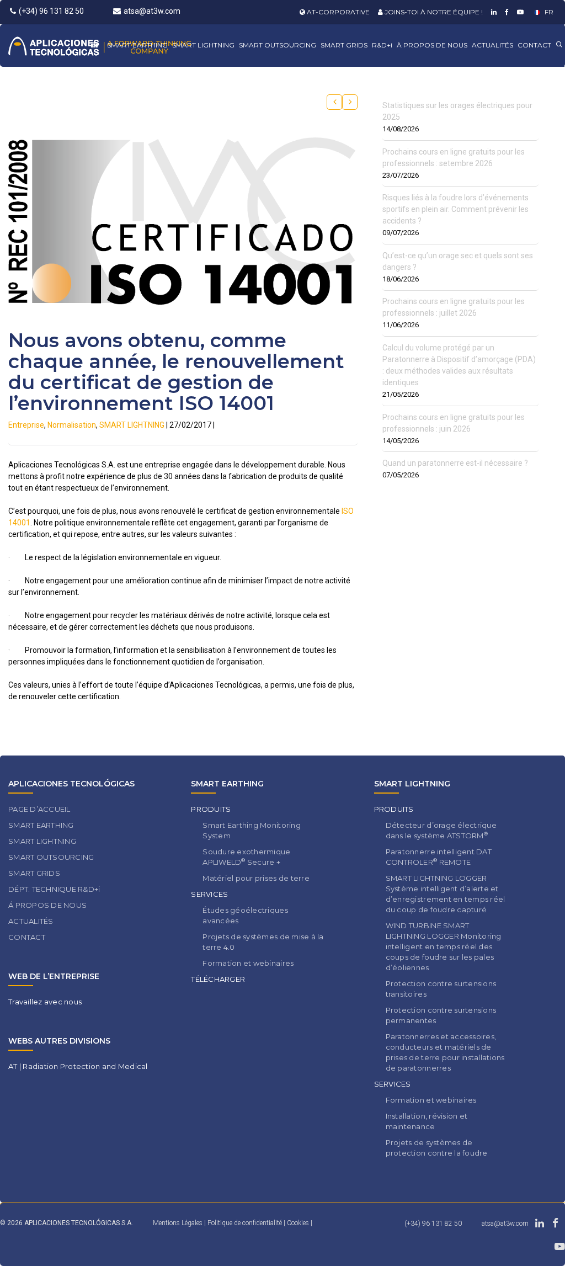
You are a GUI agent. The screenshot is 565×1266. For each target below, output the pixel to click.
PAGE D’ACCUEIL (39, 809)
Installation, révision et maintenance (427, 1121)
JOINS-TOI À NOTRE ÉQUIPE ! (433, 12)
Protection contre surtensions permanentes (441, 1015)
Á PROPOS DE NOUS (47, 905)
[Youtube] (518, 12)
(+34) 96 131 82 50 (51, 11)
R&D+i (382, 45)
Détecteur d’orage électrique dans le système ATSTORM (441, 830)
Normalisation (71, 425)
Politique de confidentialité (245, 1223)
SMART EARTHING (137, 45)
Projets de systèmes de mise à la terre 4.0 (262, 941)
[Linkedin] (492, 12)
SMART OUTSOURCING (277, 45)
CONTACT (534, 45)
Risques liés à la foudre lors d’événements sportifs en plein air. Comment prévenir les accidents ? (455, 209)
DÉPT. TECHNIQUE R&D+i (54, 889)
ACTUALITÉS (492, 45)
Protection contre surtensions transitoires (441, 988)
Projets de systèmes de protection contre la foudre (437, 1147)
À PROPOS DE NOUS (432, 45)
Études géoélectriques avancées (244, 915)
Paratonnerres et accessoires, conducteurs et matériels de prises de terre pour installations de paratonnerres (445, 1052)
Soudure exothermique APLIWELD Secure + (246, 856)
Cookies (299, 1223)
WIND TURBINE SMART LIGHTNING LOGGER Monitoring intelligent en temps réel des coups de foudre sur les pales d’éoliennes (444, 946)
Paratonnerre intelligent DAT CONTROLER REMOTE (439, 856)
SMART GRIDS (344, 45)
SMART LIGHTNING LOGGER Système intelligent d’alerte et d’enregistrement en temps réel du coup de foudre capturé (445, 894)
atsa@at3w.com (152, 11)
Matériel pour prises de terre (256, 878)
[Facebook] (505, 12)
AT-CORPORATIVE (337, 12)
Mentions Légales (177, 1223)
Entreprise (26, 425)
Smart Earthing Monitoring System (251, 830)
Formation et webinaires (248, 963)
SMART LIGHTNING (203, 45)
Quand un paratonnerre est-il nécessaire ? (455, 463)
